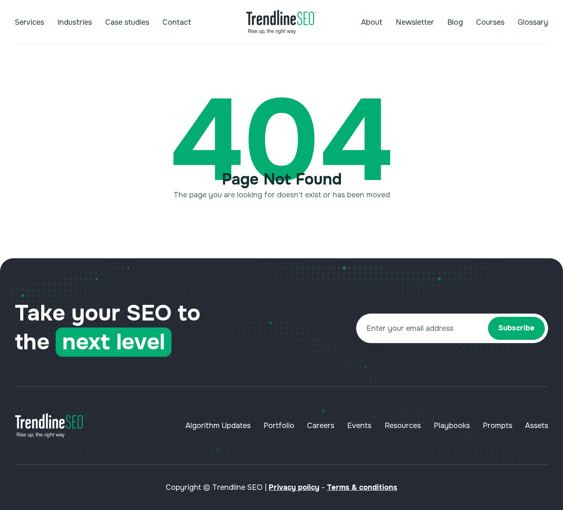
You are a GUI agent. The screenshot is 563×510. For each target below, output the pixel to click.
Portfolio (278, 425)
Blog (455, 22)
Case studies (127, 22)
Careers (320, 425)
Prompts (497, 425)
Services (29, 22)
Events (359, 425)
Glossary (533, 22)
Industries (74, 22)
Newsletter (415, 22)
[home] (281, 22)
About (371, 22)
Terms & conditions (362, 487)
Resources (403, 425)
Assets (536, 425)
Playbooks (452, 425)
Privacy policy (294, 487)
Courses (490, 22)
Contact (176, 22)
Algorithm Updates (218, 425)
